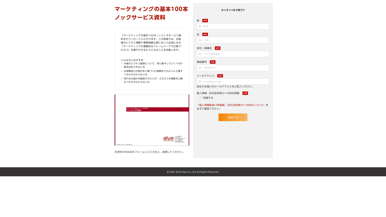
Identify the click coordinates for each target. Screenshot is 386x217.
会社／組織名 (204, 48)
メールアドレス (205, 76)
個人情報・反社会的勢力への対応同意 (218, 93)
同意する (208, 98)
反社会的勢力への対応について (245, 105)
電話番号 (202, 62)
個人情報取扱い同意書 (211, 105)
